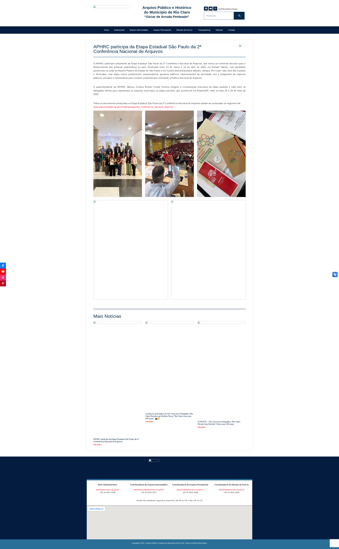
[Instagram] (215, 9)
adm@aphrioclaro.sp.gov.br (107, 490)
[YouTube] (3, 271)
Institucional (119, 30)
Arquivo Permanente (162, 30)
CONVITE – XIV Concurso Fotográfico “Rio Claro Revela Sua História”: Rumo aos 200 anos (219, 423)
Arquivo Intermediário (139, 30)
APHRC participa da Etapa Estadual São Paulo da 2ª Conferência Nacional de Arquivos (116, 440)
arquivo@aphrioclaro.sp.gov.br (231, 490)
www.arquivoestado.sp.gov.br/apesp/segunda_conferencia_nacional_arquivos (133, 107)
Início (106, 30)
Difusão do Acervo (184, 30)
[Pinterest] (3, 283)
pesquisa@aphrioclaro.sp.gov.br (190, 490)
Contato (231, 30)
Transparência (204, 30)
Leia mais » (97, 445)
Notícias (219, 30)
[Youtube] (211, 9)
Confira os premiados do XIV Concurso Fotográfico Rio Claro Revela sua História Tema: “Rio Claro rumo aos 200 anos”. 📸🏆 (169, 416)
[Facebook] (206, 9)
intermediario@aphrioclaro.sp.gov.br (149, 490)
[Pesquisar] (239, 15)
